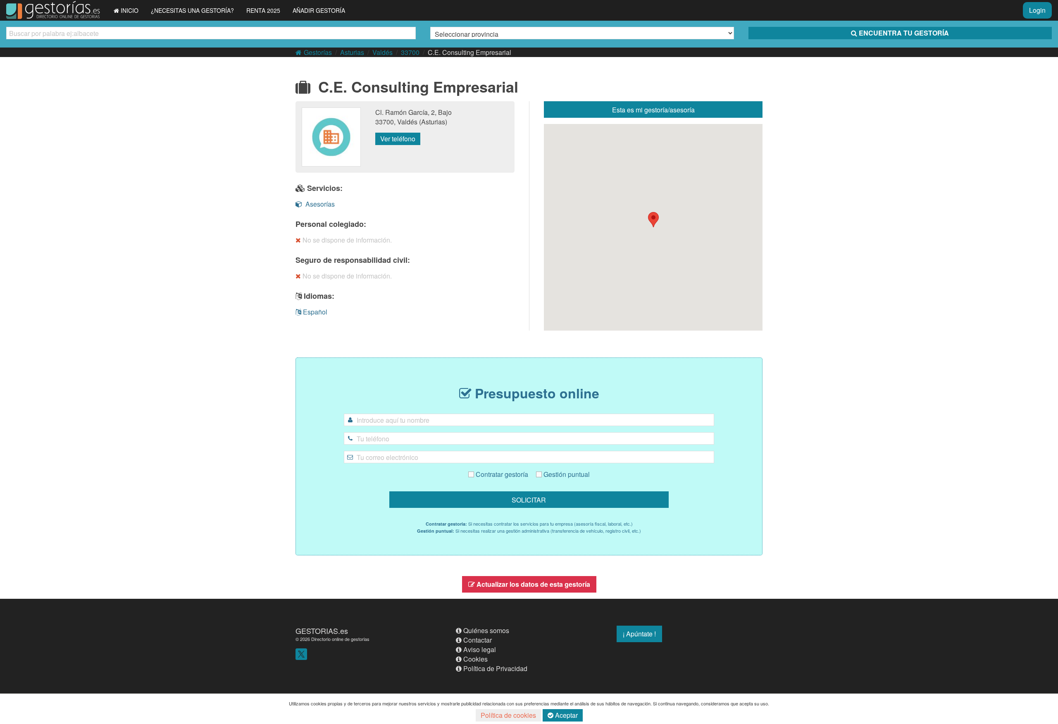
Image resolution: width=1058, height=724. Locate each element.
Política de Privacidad (495, 668)
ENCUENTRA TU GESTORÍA (904, 33)
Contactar (477, 640)
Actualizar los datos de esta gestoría (533, 584)
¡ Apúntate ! (639, 633)
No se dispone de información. (347, 240)
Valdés (382, 52)
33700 (410, 52)
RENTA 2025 (263, 10)
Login (1037, 10)
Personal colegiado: (330, 224)
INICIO (129, 10)
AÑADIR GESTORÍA (319, 10)
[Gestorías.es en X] (301, 653)
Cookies (475, 659)
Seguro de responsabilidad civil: (352, 260)
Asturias (352, 52)
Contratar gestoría (501, 474)
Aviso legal (479, 649)
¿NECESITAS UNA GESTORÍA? (192, 10)
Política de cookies (508, 715)
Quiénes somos (486, 630)
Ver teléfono (397, 138)
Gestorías (318, 52)
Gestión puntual (566, 474)
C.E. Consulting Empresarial (469, 52)
